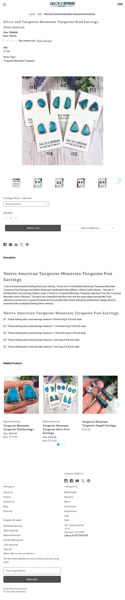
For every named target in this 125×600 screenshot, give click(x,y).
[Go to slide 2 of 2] (63, 444)
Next (119, 181)
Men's (67, 501)
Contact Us (9, 501)
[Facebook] (5, 244)
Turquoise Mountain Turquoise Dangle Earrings (99, 423)
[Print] (16, 244)
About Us (8, 492)
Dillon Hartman (11, 530)
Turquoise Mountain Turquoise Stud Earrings (18, 427)
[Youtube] (77, 481)
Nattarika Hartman (12, 526)
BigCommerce (20, 589)
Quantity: (8, 212)
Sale (66, 516)
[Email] (10, 244)
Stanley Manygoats (13, 540)
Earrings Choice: (17, 198)
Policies (7, 497)
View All (7, 549)
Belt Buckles (70, 492)
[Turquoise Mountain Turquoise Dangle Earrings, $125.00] (100, 395)
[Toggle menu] (4, 4)
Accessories (70, 511)
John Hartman (10, 544)
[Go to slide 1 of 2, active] (58, 444)
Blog (5, 506)
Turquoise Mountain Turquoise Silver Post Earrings (56, 429)
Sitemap (7, 511)
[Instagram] (66, 481)
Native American (12, 535)
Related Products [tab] (12, 363)
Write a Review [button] (44, 41)
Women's (69, 497)
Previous (6, 181)
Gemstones (70, 506)
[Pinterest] (27, 244)
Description (9, 257)
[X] (21, 244)
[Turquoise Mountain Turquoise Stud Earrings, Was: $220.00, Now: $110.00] (21, 395)
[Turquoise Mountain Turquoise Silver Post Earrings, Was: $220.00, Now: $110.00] (60, 395)
